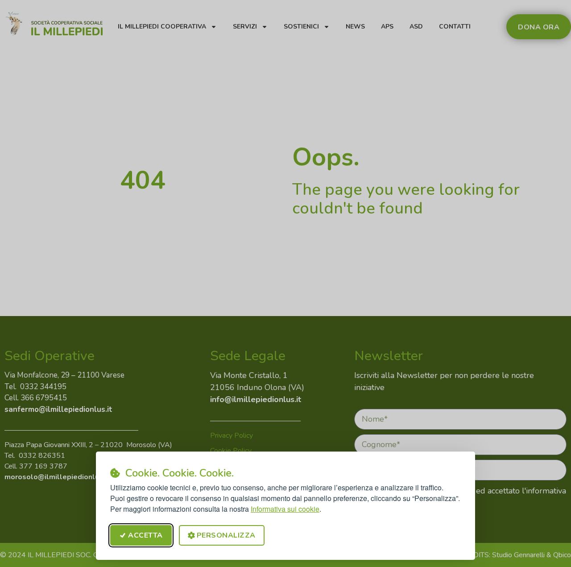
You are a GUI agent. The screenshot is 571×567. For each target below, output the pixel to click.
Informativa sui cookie (285, 509)
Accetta (145, 535)
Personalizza (226, 535)
